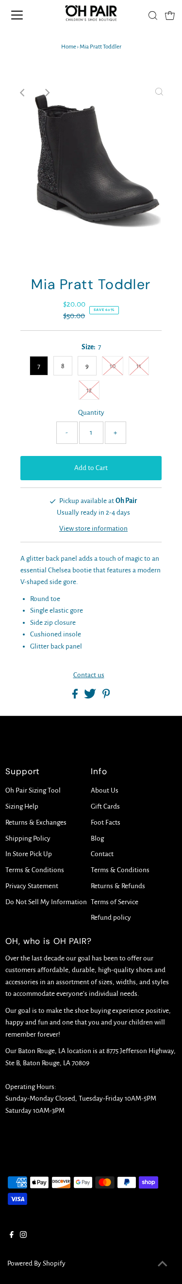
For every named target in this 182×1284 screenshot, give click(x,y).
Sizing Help (21, 806)
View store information (93, 528)
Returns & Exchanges (35, 822)
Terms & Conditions (34, 870)
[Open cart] (170, 15)
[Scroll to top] (162, 1264)
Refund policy (111, 917)
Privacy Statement (31, 886)
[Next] (46, 92)
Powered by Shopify (36, 1263)
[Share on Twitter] (91, 696)
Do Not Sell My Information (46, 902)
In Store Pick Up (28, 854)
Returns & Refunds (118, 886)
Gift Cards (105, 806)
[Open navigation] (25, 15)
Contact (102, 854)
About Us (104, 790)
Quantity (91, 412)
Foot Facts (105, 822)
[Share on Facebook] (75, 696)
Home (68, 47)
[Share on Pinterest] (106, 696)
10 (113, 366)
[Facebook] (11, 1236)
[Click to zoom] (159, 92)
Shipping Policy (27, 838)
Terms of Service (114, 902)
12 (89, 390)
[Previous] (22, 92)
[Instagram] (23, 1236)
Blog (97, 838)
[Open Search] (153, 15)
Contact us (88, 675)
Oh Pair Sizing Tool (33, 790)
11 (138, 366)
